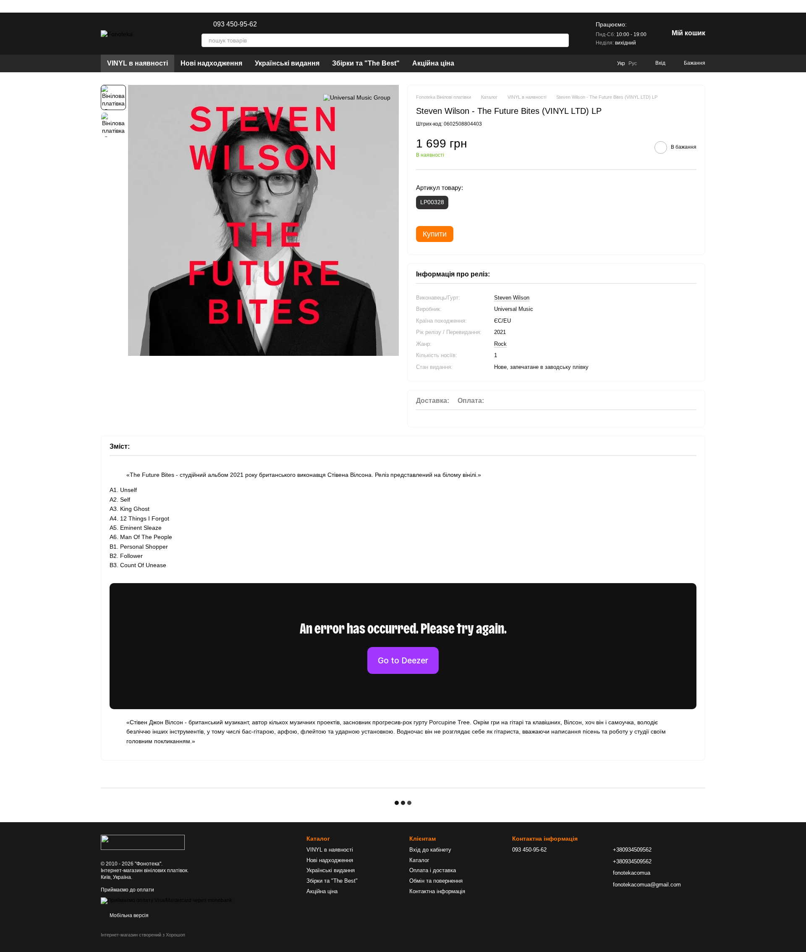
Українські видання (287, 63)
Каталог (419, 860)
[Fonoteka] (143, 842)
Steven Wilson (511, 298)
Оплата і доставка (432, 870)
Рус (632, 63)
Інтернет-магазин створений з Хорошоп (143, 934)
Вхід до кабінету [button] (430, 850)
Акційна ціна (433, 63)
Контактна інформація (437, 891)
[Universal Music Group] (357, 97)
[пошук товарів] (562, 40)
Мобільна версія (128, 915)
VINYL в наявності (137, 63)
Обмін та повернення (436, 881)
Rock (500, 344)
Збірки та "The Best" (366, 63)
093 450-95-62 (235, 24)
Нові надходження (211, 63)
